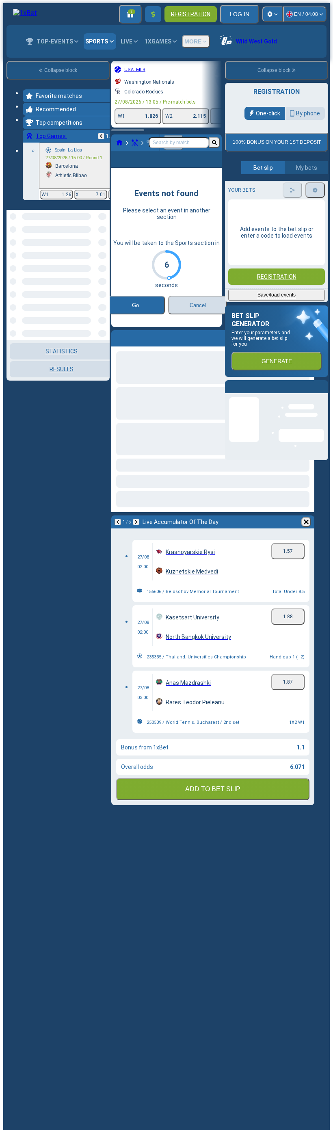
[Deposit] (153, 14)
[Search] (214, 142)
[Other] (180, 165)
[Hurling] (135, 142)
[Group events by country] (102, 252)
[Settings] (272, 14)
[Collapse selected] (92, 252)
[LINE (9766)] (119, 142)
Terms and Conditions (280, 191)
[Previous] (101, 136)
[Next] (136, 535)
